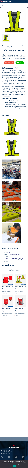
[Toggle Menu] (26, 1)
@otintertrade (14, 260)
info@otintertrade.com (12, 252)
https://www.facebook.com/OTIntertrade (14, 258)
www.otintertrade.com (14, 254)
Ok (14, 466)
